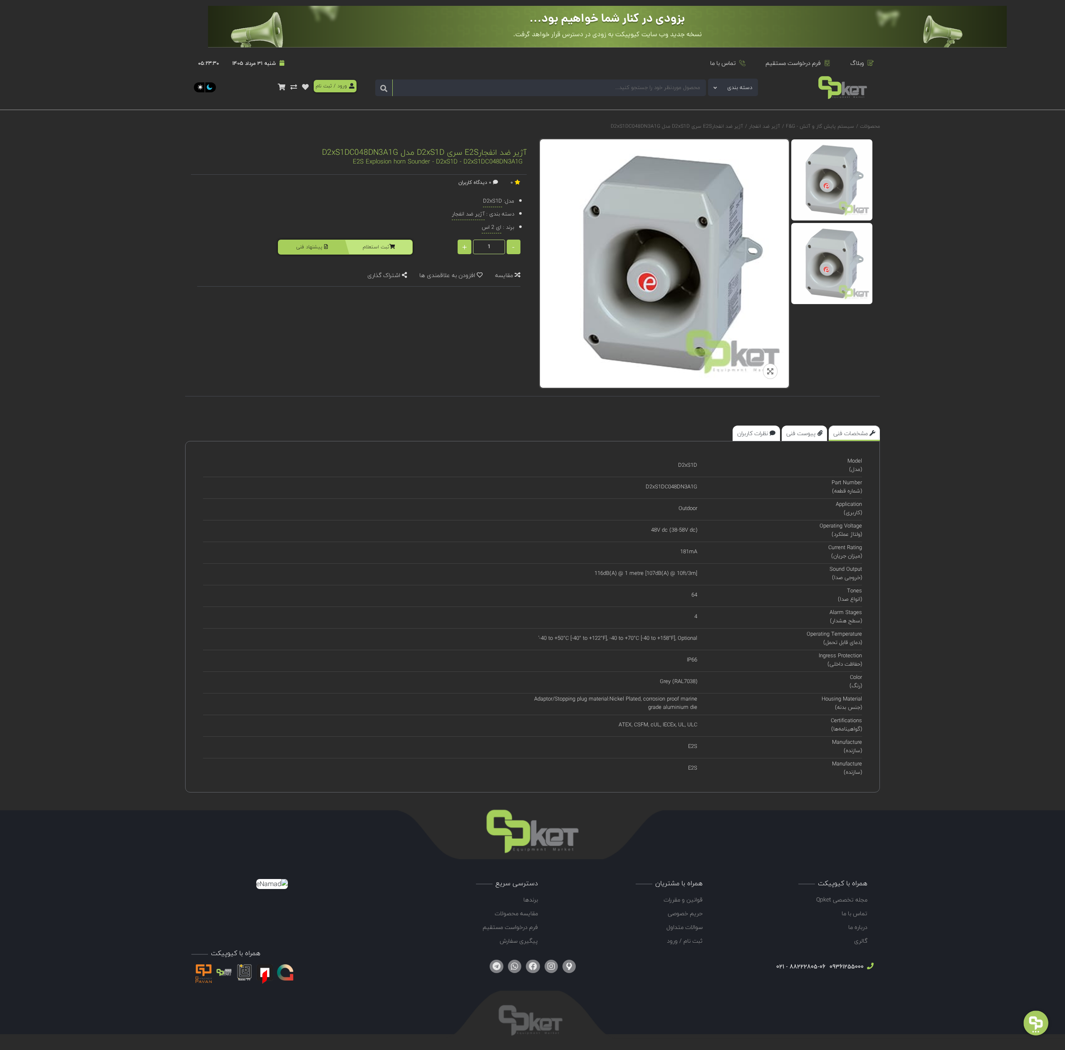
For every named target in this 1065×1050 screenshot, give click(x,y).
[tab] (854, 433)
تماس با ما (723, 63)
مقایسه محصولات (516, 913)
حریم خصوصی (685, 913)
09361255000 (846, 966)
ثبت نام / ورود (685, 941)
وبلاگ (857, 63)
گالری (860, 941)
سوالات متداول (684, 927)
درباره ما (857, 927)
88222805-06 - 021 (800, 966)
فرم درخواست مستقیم (793, 63)
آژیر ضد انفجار (763, 126)
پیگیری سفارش (519, 941)
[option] (831, 179)
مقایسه (505, 275)
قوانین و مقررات (683, 899)
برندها (530, 899)
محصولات (870, 126)
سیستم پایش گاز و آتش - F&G (819, 126)
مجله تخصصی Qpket (841, 899)
